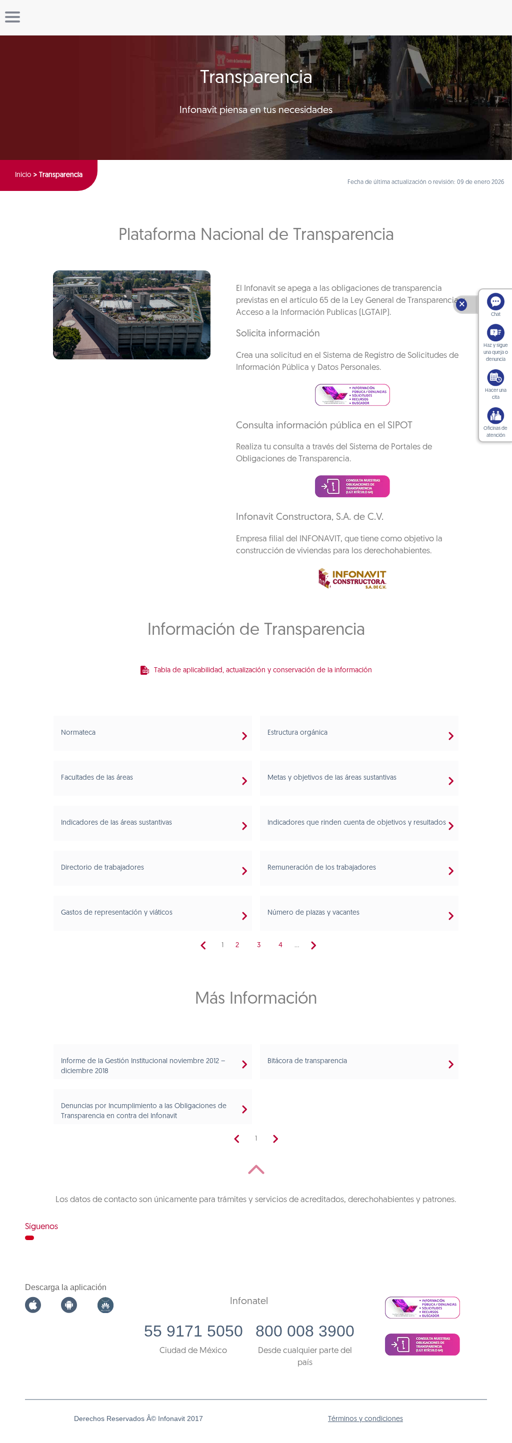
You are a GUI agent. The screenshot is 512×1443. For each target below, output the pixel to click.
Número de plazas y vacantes (314, 913)
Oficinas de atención (496, 432)
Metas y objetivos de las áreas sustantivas (332, 778)
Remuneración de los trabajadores (322, 868)
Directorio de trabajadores (102, 868)
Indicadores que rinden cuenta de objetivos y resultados (357, 823)
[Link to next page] (313, 946)
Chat (495, 314)
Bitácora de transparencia (307, 1061)
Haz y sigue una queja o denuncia (496, 352)
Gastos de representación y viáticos (116, 913)
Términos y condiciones (365, 1419)
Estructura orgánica (298, 733)
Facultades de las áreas (97, 778)
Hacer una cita (495, 394)
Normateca (78, 733)
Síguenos (41, 1227)
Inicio (23, 175)
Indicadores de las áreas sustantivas (116, 823)
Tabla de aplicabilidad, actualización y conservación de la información (263, 670)
